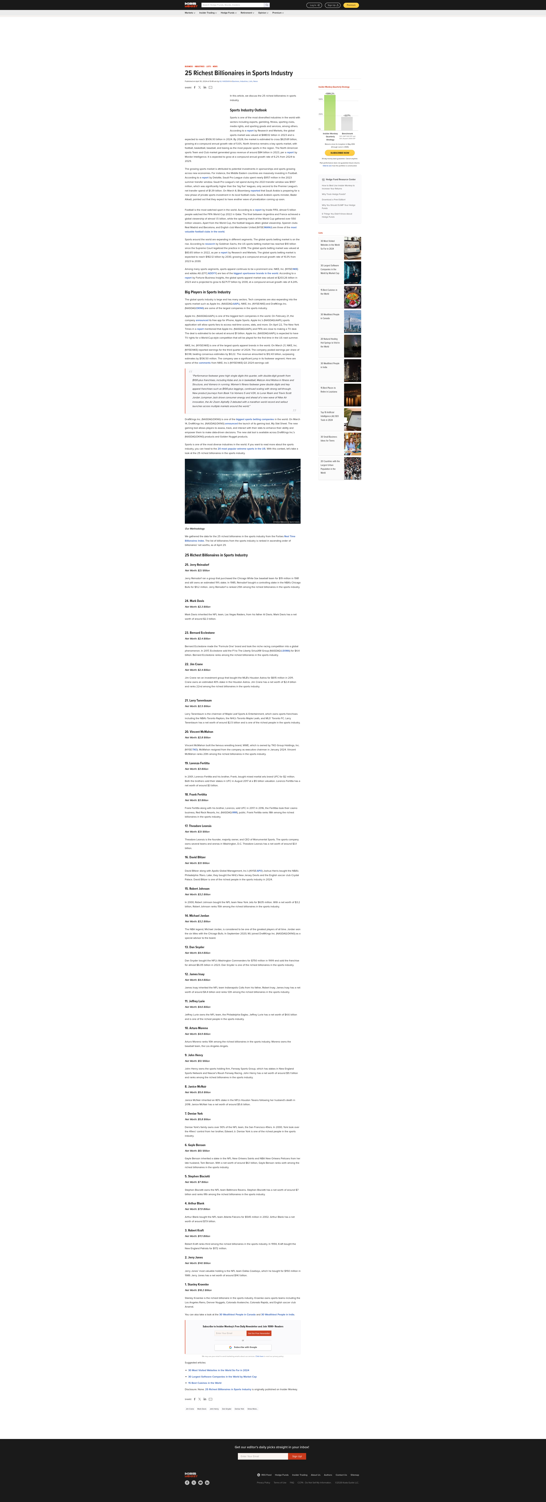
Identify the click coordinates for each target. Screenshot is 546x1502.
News (215, 66)
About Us (315, 1475)
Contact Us (341, 1475)
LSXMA (285, 651)
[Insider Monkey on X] (195, 1482)
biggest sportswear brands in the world (256, 273)
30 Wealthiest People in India (277, 1314)
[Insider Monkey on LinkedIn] (208, 1482)
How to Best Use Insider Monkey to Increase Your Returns (338, 187)
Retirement (247, 12)
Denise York (239, 1409)
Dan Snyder (226, 1409)
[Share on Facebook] (195, 87)
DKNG (199, 308)
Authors (328, 1475)
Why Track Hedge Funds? (334, 194)
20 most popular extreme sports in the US (241, 449)
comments (205, 363)
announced (202, 320)
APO (259, 871)
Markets (189, 12)
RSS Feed (266, 1475)
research (210, 244)
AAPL (236, 304)
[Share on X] (200, 87)
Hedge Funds (228, 12)
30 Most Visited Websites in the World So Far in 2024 (218, 1370)
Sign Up (332, 5)
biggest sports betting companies (255, 419)
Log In (313, 5)
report (250, 130)
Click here (259, 1356)
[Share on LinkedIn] (205, 87)
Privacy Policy (263, 1482)
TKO (194, 749)
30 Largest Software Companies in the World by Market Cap (222, 1377)
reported (255, 190)
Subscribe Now (340, 152)
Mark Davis (201, 1409)
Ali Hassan (224, 81)
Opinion (262, 12)
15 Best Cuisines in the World (204, 1383)
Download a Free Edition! (333, 199)
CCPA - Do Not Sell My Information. (315, 1482)
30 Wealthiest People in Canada (237, 1314)
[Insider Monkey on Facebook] (188, 1482)
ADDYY (212, 273)
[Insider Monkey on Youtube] (201, 1482)
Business (189, 66)
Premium (351, 5)
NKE (295, 269)
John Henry (214, 1409)
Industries (199, 66)
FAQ (292, 1482)
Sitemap (355, 1475)
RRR (234, 812)
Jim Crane (190, 1409)
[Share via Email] (210, 87)
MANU (268, 227)
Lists (208, 66)
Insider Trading (207, 12)
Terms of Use (280, 1482)
